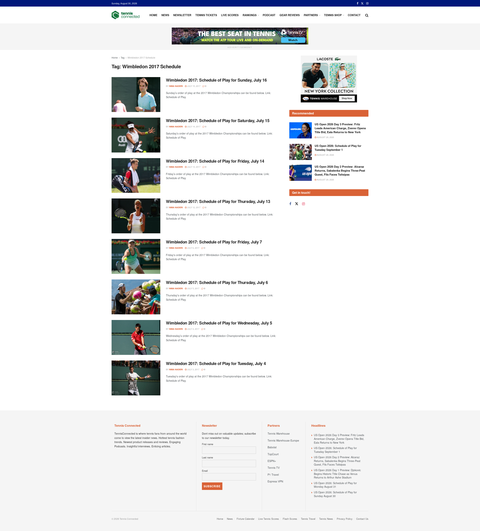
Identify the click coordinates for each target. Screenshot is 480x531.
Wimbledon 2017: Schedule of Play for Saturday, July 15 (217, 120)
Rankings (249, 15)
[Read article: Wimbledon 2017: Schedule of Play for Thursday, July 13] (136, 215)
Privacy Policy (344, 518)
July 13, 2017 (193, 166)
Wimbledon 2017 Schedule (141, 57)
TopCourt (273, 454)
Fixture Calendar (245, 518)
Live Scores (229, 15)
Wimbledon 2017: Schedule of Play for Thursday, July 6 (217, 282)
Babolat (272, 447)
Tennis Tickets (206, 15)
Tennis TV (274, 467)
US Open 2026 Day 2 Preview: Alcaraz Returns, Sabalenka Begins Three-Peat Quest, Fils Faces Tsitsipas (340, 170)
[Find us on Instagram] (367, 3)
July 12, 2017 (193, 207)
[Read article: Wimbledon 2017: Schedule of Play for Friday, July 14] (136, 175)
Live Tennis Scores (268, 518)
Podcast (269, 15)
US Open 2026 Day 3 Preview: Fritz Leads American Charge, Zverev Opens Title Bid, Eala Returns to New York (340, 128)
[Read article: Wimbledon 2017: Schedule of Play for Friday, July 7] (136, 256)
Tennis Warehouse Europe (283, 440)
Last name (207, 457)
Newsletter (182, 15)
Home (153, 15)
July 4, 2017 (193, 328)
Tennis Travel (308, 518)
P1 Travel (273, 474)
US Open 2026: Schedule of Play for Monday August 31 (335, 485)
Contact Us (362, 518)
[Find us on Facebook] (357, 3)
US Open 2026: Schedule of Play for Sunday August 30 (335, 494)
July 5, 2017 (193, 288)
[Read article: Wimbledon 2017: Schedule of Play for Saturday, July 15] (136, 135)
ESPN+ (272, 461)
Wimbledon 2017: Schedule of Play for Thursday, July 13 (218, 201)
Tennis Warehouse (279, 433)
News (165, 15)
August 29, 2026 (325, 137)
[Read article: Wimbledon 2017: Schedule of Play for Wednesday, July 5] (136, 337)
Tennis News (326, 518)
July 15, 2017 (193, 85)
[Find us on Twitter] (362, 3)
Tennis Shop (333, 15)
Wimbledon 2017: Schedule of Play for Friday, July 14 (215, 161)
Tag (122, 57)
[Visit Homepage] (126, 15)
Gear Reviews (290, 15)
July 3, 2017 (193, 369)
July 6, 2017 (193, 247)
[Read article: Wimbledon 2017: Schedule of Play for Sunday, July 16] (136, 94)
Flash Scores (290, 518)
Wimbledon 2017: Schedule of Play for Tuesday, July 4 (216, 363)
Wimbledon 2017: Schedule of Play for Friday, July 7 (214, 242)
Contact (354, 15)
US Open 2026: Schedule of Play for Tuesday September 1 (338, 148)
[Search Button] (366, 15)
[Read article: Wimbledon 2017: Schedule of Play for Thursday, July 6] (136, 296)
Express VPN (275, 481)
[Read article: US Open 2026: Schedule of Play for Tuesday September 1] (300, 152)
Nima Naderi (176, 86)
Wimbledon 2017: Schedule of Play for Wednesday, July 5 (219, 323)
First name (207, 444)
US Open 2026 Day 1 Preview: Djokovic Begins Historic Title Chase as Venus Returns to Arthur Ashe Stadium (337, 473)
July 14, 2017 (193, 126)
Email (205, 470)
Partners (311, 15)
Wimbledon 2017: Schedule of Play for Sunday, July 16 (216, 80)
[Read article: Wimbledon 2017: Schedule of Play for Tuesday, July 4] (136, 378)
